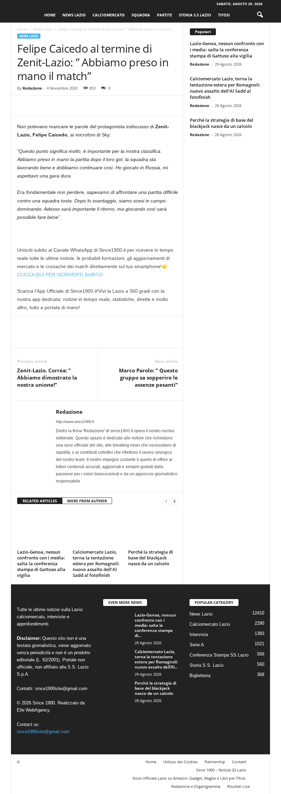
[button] (259, 15)
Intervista (199, 634)
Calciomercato (109, 14)
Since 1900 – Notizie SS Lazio (221, 769)
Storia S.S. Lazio (206, 665)
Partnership (215, 761)
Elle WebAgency (33, 710)
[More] (87, 106)
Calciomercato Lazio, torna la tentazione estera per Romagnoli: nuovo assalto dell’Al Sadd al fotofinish (96, 563)
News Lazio (74, 14)
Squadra (141, 14)
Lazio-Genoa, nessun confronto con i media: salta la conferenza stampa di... (155, 625)
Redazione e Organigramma (195, 786)
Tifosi (224, 14)
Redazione (32, 88)
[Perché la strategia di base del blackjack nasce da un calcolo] (153, 528)
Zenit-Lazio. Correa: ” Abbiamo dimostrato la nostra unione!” (47, 377)
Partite (164, 14)
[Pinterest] (55, 106)
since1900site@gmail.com (61, 688)
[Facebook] (24, 106)
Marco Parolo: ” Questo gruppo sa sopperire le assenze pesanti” (148, 377)
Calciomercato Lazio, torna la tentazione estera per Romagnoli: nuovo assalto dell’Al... (156, 659)
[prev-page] (166, 501)
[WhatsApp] (71, 106)
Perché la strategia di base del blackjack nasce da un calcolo (150, 558)
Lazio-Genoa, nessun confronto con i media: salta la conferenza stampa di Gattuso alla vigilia (41, 563)
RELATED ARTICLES (40, 500)
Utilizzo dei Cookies (180, 761)
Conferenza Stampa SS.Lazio (219, 655)
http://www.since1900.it (75, 422)
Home (50, 14)
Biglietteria (200, 675)
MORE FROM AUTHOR (87, 500)
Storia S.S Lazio (195, 14)
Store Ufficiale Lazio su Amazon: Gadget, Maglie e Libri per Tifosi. (189, 778)
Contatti (239, 761)
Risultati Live (238, 786)
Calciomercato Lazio (210, 624)
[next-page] (174, 501)
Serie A (197, 644)
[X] (40, 106)
